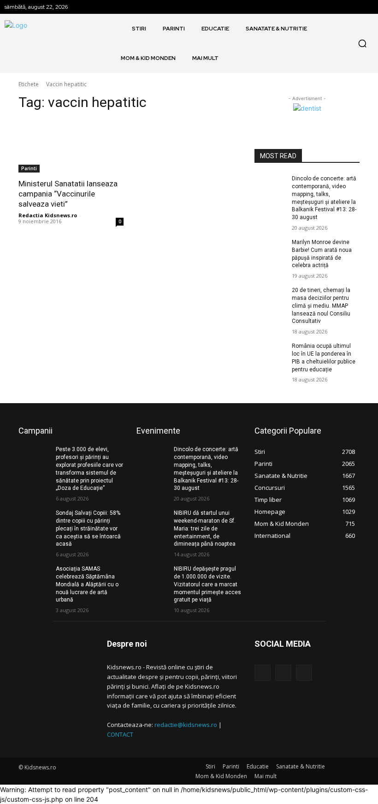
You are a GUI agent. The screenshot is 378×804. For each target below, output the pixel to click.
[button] (362, 43)
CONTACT (120, 734)
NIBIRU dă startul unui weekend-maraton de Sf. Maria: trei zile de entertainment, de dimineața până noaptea (205, 528)
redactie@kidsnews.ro (185, 725)
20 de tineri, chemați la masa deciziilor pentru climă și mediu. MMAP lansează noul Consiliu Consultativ (321, 305)
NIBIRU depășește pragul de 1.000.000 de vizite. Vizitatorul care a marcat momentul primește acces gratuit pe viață (207, 584)
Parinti (29, 168)
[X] (304, 673)
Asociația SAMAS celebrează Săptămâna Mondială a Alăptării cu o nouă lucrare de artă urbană (87, 584)
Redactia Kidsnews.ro (47, 215)
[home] (121, 28)
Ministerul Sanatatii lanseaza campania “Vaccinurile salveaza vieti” (68, 193)
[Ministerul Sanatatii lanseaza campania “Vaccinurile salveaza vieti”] (71, 146)
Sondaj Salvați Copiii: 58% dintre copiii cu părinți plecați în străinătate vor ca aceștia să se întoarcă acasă (88, 528)
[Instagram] (283, 673)
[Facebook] (262, 673)
